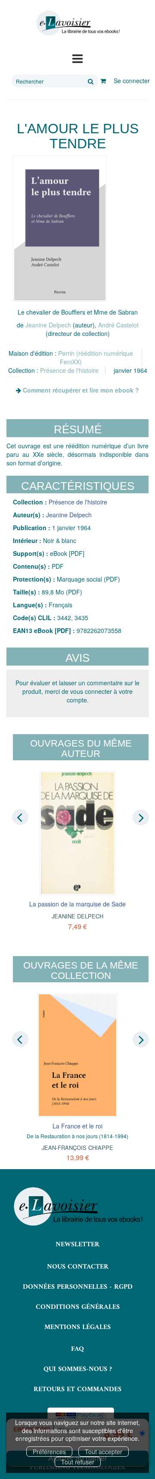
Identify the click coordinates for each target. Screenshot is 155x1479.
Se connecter (132, 80)
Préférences (49, 1451)
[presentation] (20, 816)
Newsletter (77, 1245)
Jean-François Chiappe (77, 1147)
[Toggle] (77, 58)
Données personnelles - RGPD (78, 1287)
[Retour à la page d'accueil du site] (77, 23)
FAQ (77, 1349)
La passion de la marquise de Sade (77, 904)
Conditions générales (78, 1307)
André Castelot (118, 325)
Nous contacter (77, 1267)
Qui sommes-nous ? (77, 1369)
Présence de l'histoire (69, 370)
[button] (60, 229)
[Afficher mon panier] (103, 80)
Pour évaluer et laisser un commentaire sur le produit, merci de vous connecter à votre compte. (78, 691)
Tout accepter (103, 1451)
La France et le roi (77, 1126)
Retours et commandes (77, 1389)
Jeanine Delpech (48, 325)
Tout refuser (77, 1462)
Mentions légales (77, 1327)
